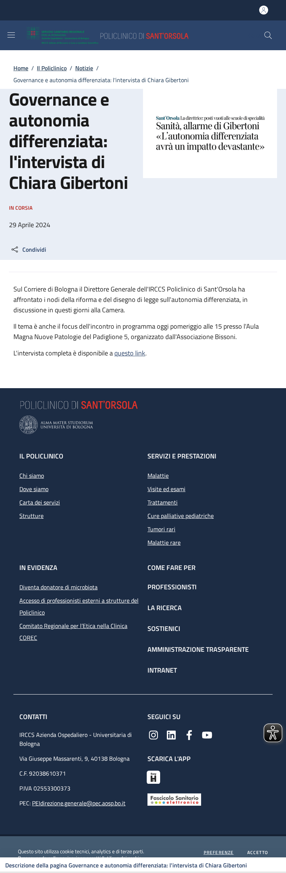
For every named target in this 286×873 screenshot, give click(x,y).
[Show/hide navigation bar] (11, 35)
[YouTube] (207, 734)
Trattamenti (162, 502)
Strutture (31, 515)
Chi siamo (31, 475)
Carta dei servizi (39, 502)
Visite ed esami (166, 488)
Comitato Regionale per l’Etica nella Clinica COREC (73, 631)
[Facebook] (189, 734)
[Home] (129, 35)
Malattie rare (164, 542)
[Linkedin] (171, 734)
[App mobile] (153, 776)
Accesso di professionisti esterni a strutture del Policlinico (79, 606)
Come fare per (171, 568)
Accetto (257, 852)
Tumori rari (161, 529)
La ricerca (164, 608)
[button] (268, 35)
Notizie (84, 68)
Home (20, 68)
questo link (129, 353)
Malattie (158, 475)
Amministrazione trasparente (198, 649)
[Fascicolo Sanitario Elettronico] (174, 799)
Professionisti (172, 587)
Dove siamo (33, 488)
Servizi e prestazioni (181, 456)
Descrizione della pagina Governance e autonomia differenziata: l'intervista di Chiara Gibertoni (126, 865)
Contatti (34, 717)
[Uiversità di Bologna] (143, 425)
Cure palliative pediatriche (180, 515)
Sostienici (163, 629)
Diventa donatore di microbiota (58, 587)
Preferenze (219, 852)
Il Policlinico (52, 68)
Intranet (162, 670)
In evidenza (38, 568)
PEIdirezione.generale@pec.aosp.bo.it (78, 803)
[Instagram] (153, 734)
